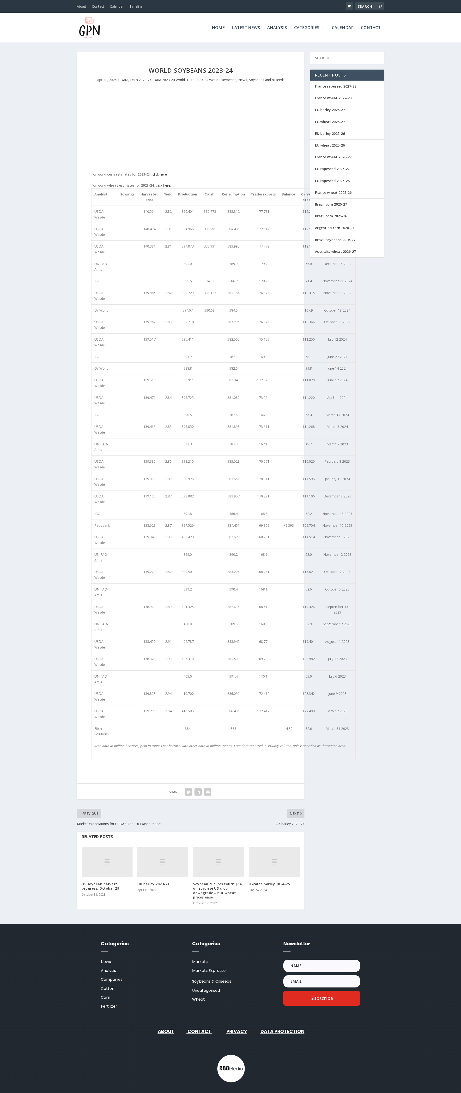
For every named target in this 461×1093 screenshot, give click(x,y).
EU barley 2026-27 (330, 109)
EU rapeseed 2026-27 (332, 168)
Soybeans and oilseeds (267, 79)
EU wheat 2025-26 (330, 145)
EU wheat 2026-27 (330, 121)
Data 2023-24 (141, 79)
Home (218, 28)
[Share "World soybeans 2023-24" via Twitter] (188, 792)
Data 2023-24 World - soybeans (211, 79)
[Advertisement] (190, 130)
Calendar (117, 6)
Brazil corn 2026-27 (331, 204)
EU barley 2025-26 (330, 133)
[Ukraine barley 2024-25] (274, 862)
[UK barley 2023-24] (162, 862)
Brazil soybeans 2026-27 (335, 239)
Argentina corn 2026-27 (334, 227)
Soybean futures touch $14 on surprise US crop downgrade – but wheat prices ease (217, 890)
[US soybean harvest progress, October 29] (107, 862)
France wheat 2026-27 (333, 157)
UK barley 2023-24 (153, 884)
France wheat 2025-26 (333, 192)
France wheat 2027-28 (333, 98)
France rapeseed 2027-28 (335, 86)
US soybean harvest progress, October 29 (100, 886)
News (242, 79)
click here (159, 174)
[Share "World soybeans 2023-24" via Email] (207, 792)
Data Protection (282, 1031)
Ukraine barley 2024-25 (269, 884)
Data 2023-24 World (169, 79)
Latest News (246, 28)
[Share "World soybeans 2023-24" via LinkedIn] (198, 792)
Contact (98, 6)
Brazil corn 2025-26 (331, 216)
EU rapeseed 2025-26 (332, 180)
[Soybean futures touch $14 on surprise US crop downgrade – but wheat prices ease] (218, 862)
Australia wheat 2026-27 (335, 251)
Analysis (277, 28)
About (81, 6)
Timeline (136, 6)
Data (124, 79)
